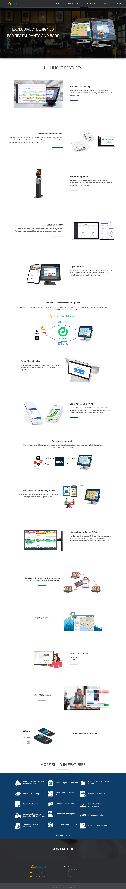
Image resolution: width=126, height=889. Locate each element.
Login (119, 3)
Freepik (65, 884)
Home (57, 3)
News (69, 872)
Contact (106, 3)
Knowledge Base (73, 870)
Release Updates (73, 3)
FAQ (69, 876)
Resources (90, 3)
